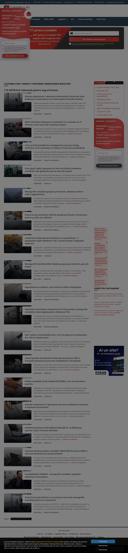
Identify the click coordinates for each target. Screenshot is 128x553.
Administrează (103, 545)
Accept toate (103, 541)
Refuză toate (103, 549)
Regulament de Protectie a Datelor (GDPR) (50, 542)
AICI (9, 548)
